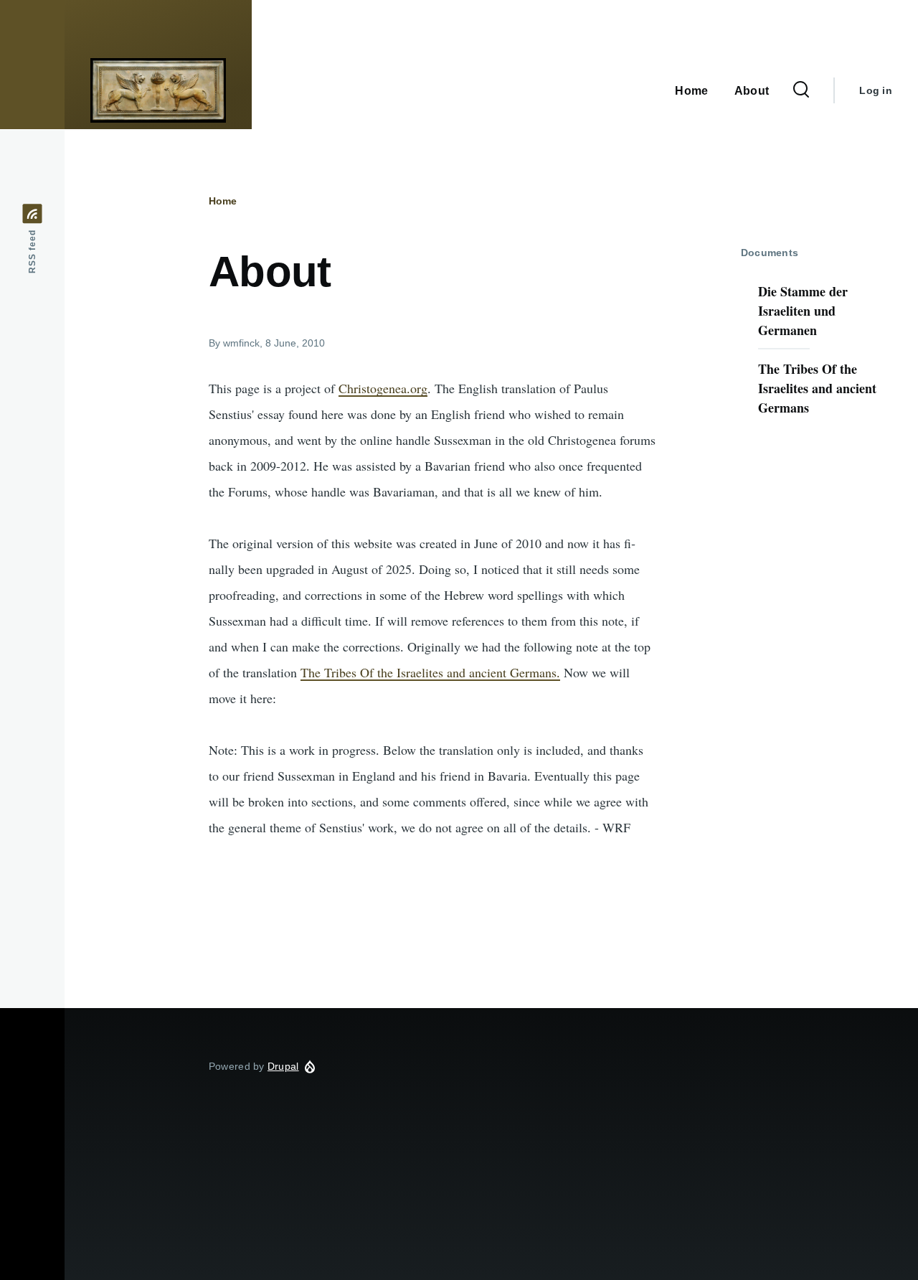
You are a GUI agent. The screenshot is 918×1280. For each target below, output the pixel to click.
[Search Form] (801, 90)
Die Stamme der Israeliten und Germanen (803, 310)
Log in (875, 90)
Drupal (283, 1066)
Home (223, 201)
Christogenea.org (383, 388)
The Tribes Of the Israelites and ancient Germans (817, 388)
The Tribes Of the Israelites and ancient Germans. (430, 672)
